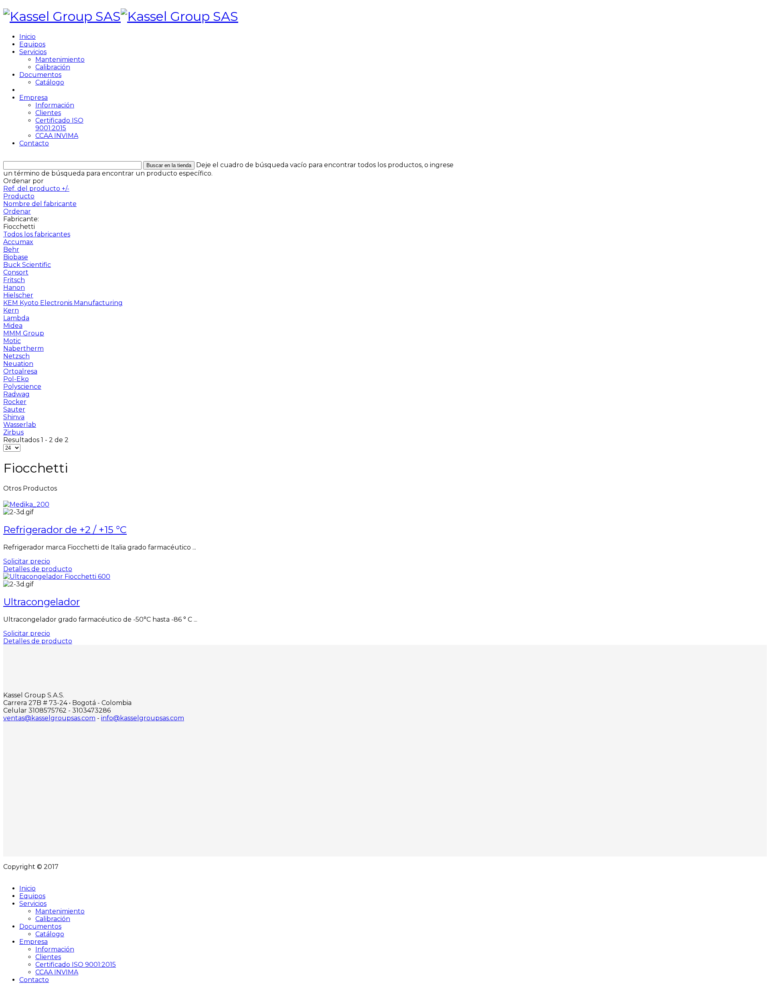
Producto (18, 196)
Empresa (33, 97)
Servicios (33, 52)
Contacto (34, 143)
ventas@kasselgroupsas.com (49, 718)
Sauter (14, 409)
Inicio (27, 36)
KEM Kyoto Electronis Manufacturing (63, 303)
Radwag (16, 394)
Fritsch (14, 280)
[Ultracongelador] (56, 576)
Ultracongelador (41, 602)
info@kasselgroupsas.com (142, 718)
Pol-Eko (16, 379)
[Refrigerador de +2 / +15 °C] (26, 504)
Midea (12, 325)
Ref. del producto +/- (36, 188)
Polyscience (22, 386)
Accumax (18, 242)
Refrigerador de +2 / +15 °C (65, 529)
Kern (11, 310)
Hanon (14, 287)
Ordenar (17, 211)
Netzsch (16, 356)
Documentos (40, 75)
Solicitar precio (26, 561)
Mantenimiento (60, 59)
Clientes (48, 113)
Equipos (32, 44)
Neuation (18, 364)
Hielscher (18, 295)
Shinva (13, 417)
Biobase (15, 257)
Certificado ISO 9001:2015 (59, 124)
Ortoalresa (20, 371)
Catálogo (49, 82)
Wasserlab (19, 424)
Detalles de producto (37, 569)
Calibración (52, 67)
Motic (12, 341)
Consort (15, 272)
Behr (11, 249)
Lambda (16, 318)
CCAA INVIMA (56, 135)
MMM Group (23, 333)
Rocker (14, 402)
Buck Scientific (27, 265)
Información (54, 105)
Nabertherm (23, 348)
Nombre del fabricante (40, 204)
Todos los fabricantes (36, 234)
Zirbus (13, 432)
